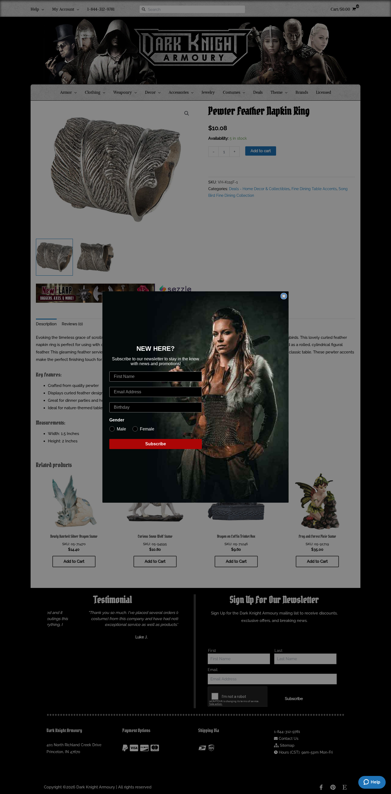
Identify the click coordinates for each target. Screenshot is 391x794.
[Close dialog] (283, 296)
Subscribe (155, 444)
